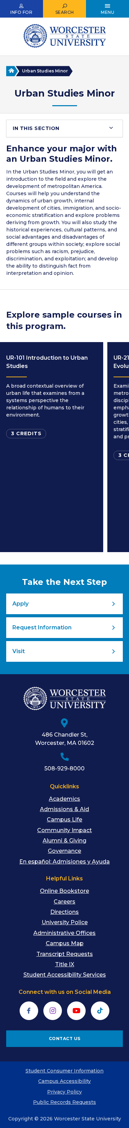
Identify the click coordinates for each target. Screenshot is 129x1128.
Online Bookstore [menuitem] (64, 891)
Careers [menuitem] (64, 901)
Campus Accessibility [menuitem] (64, 1081)
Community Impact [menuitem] (64, 830)
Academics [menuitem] (64, 799)
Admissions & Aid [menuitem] (64, 809)
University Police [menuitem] (65, 922)
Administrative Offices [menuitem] (64, 933)
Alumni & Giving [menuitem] (64, 840)
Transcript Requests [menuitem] (64, 954)
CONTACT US (64, 1038)
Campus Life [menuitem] (64, 819)
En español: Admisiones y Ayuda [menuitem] (64, 861)
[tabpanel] (51, 447)
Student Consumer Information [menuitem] (64, 1071)
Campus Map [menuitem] (65, 943)
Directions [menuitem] (64, 912)
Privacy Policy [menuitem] (64, 1092)
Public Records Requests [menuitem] (64, 1102)
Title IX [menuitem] (64, 964)
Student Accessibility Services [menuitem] (64, 974)
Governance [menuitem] (64, 851)
